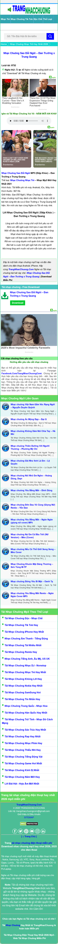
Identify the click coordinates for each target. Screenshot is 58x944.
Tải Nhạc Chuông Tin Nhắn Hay (22, 699)
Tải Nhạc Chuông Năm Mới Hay (22, 777)
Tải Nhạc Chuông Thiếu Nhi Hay (23, 750)
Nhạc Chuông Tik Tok (22, 19)
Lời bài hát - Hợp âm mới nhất (22, 783)
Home (4, 44)
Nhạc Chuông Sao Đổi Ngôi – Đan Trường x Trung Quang (29, 54)
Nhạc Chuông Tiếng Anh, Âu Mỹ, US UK (27, 658)
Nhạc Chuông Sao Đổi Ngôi (15, 173)
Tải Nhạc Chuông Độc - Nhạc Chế (24, 618)
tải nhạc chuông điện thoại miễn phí (32, 843)
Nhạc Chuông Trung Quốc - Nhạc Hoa (26, 706)
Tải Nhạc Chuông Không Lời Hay (23, 679)
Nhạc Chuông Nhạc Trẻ (22, 180)
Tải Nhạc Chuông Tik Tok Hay (21, 625)
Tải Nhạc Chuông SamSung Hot (23, 692)
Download (17, 302)
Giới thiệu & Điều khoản (29, 814)
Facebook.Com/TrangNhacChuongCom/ (21, 373)
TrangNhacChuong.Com (21, 269)
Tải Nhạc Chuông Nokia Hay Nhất (23, 685)
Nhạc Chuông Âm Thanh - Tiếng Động (26, 638)
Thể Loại (47, 19)
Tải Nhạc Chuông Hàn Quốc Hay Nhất (26, 712)
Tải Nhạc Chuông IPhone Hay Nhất (24, 631)
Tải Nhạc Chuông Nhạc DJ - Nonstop (25, 665)
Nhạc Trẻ (5, 19)
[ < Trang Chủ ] (29, 836)
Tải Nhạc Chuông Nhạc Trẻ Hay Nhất (25, 672)
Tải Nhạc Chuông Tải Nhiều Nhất (23, 645)
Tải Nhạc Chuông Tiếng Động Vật (23, 756)
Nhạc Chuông (13, 925)
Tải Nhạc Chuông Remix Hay (21, 652)
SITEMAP (29, 817)
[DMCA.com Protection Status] (29, 824)
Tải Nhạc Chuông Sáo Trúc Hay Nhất (25, 729)
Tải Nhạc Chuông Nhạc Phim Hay (23, 743)
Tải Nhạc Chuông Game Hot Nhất (23, 763)
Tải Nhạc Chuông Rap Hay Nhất (22, 736)
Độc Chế (38, 19)
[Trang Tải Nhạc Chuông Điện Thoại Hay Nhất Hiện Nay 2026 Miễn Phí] (29, 13)
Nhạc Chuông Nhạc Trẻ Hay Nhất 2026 (29, 44)
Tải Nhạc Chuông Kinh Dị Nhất (22, 770)
